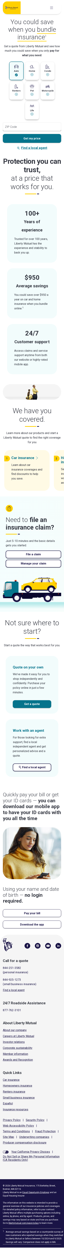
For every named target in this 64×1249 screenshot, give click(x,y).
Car (22, 458)
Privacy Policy (12, 1120)
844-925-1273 (12, 979)
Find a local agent (34, 148)
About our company (15, 1030)
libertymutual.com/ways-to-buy (24, 1223)
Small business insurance (19, 1097)
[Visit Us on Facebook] (27, 946)
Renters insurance (14, 1091)
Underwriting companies (34, 1137)
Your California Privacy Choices (30, 1151)
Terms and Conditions (16, 1131)
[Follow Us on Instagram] (38, 946)
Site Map (8, 1137)
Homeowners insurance (17, 1085)
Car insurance (11, 1080)
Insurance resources (15, 1109)
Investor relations (14, 1042)
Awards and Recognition (18, 1059)
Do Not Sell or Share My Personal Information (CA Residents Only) (31, 1158)
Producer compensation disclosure (24, 1142)
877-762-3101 (12, 1010)
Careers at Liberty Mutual (18, 1036)
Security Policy (35, 1120)
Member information (15, 1054)
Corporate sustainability (17, 1048)
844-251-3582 (12, 968)
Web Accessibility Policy (18, 1125)
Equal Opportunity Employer (35, 1192)
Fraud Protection (45, 1131)
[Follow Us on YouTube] (48, 946)
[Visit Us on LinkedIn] (58, 946)
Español (8, 1103)
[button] (16, 71)
